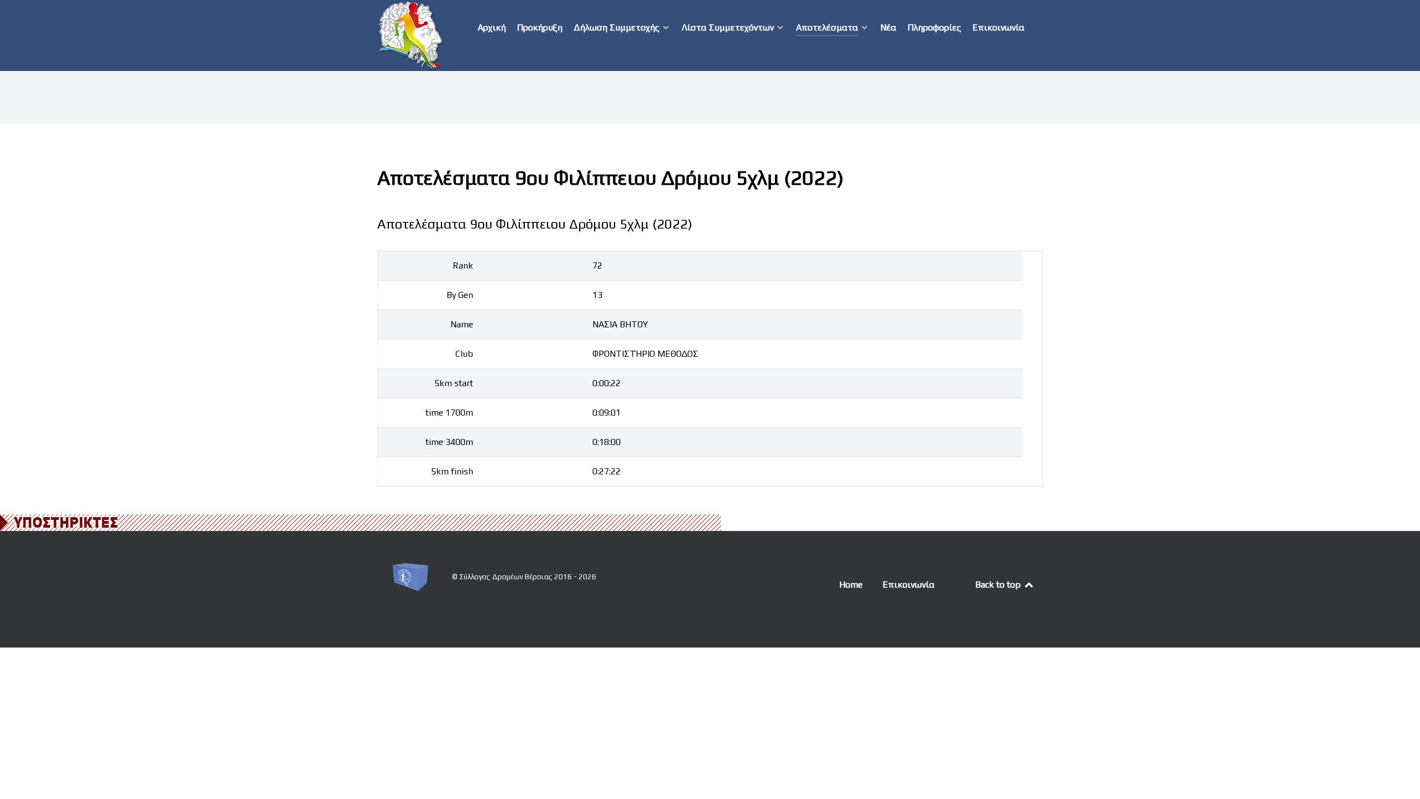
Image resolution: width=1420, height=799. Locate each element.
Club (464, 353)
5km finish (452, 471)
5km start (453, 383)
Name (461, 324)
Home (851, 584)
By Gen (460, 295)
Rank (463, 265)
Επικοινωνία (909, 584)
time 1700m (449, 412)
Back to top (999, 584)
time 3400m (449, 442)
